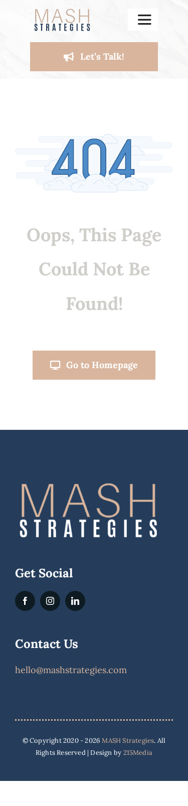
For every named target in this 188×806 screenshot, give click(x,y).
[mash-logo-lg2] (62, 12)
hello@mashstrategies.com (71, 670)
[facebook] (25, 601)
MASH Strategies (128, 740)
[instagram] (50, 601)
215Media (138, 752)
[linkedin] (75, 601)
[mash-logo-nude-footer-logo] (87, 484)
